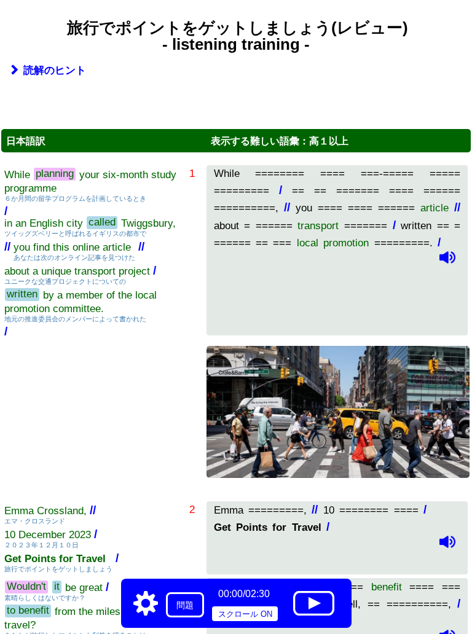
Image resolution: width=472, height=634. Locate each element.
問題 (185, 605)
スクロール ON (245, 614)
